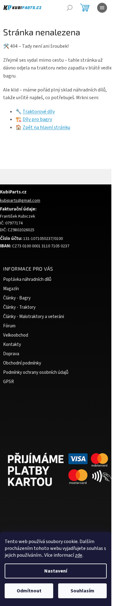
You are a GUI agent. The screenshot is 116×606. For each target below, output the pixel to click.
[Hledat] (69, 8)
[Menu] (102, 8)
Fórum (9, 326)
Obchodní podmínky (22, 363)
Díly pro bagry (37, 119)
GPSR (8, 381)
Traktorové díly (39, 111)
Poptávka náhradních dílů (27, 279)
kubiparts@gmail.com (20, 200)
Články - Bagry (17, 298)
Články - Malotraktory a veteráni (33, 316)
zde (78, 555)
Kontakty (12, 344)
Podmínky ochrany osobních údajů (35, 372)
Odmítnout (29, 590)
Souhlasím (82, 590)
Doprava (11, 354)
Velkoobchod (15, 335)
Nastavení (55, 571)
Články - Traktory (19, 307)
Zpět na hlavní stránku (46, 127)
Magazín (11, 288)
